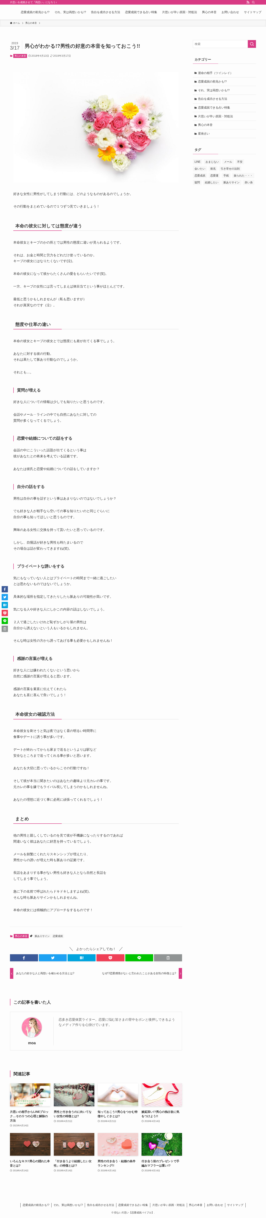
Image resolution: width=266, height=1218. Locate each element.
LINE (198, 161)
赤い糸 (249, 182)
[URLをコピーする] (168, 957)
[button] (24, 957)
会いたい (200, 168)
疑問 (197, 182)
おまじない (212, 161)
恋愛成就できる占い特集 (214, 107)
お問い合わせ (215, 1205)
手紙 (226, 175)
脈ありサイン (42, 936)
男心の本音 (20, 56)
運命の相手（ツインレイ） (215, 73)
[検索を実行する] (252, 44)
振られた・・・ (243, 175)
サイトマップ (235, 1205)
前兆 (213, 168)
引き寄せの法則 (230, 168)
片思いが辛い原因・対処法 (215, 116)
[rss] (248, 2)
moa (32, 1043)
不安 (240, 161)
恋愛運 (214, 175)
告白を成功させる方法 (212, 98)
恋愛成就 (58, 936)
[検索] (253, 2)
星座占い (204, 133)
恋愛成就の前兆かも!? (212, 81)
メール (228, 161)
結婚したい (211, 182)
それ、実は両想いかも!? (214, 90)
